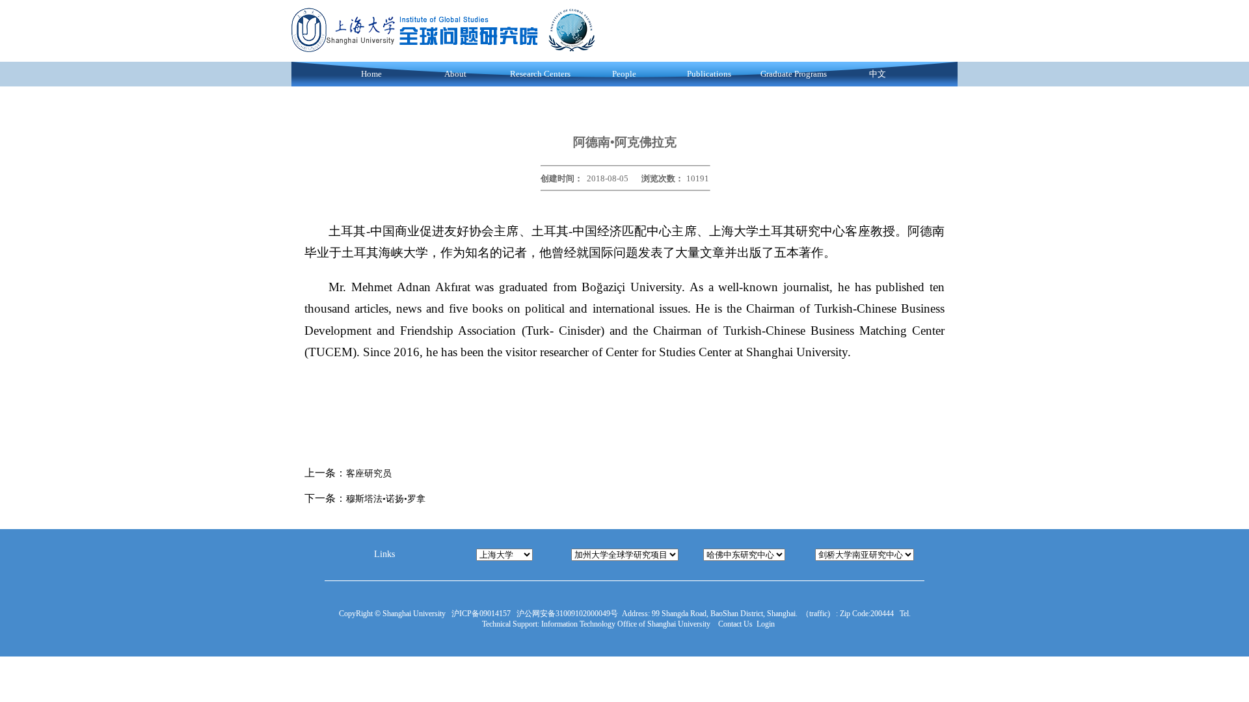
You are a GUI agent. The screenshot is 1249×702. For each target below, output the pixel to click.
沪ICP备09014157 (482, 613)
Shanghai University (416, 613)
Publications (709, 74)
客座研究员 (369, 473)
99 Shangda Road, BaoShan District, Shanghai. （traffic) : (744, 613)
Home (371, 74)
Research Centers (540, 74)
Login (766, 624)
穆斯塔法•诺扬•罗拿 (385, 499)
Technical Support (509, 624)
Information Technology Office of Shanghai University (628, 624)
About (455, 74)
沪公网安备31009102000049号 (567, 613)
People (624, 74)
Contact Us (735, 624)
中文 (877, 74)
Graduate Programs (793, 74)
